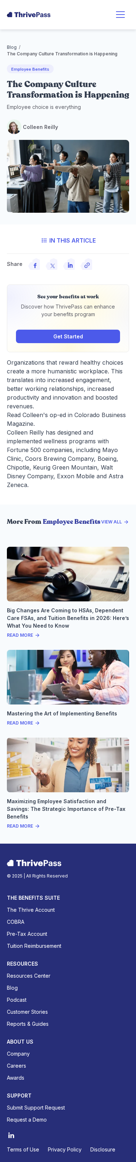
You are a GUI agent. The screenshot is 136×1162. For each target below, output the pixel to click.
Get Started (68, 336)
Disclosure (102, 1149)
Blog (12, 47)
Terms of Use (23, 1149)
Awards (15, 1078)
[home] (28, 14)
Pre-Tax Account (27, 934)
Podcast (16, 1000)
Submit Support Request (36, 1107)
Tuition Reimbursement (34, 946)
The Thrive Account (31, 910)
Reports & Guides (28, 1024)
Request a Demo (27, 1119)
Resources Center (28, 976)
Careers (16, 1066)
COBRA (15, 922)
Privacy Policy (65, 1149)
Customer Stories (27, 1012)
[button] (120, 14)
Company (18, 1054)
